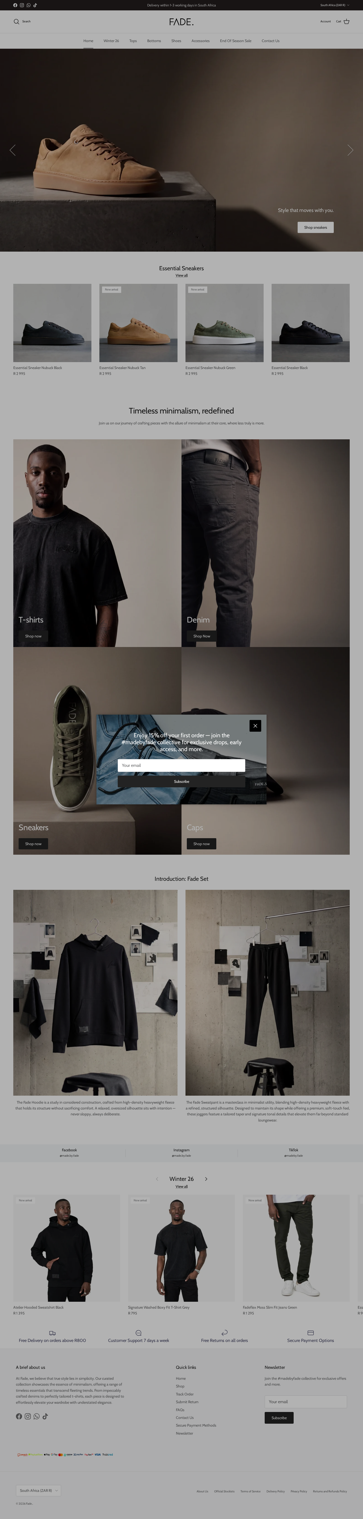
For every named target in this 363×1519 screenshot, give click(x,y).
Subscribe (181, 781)
